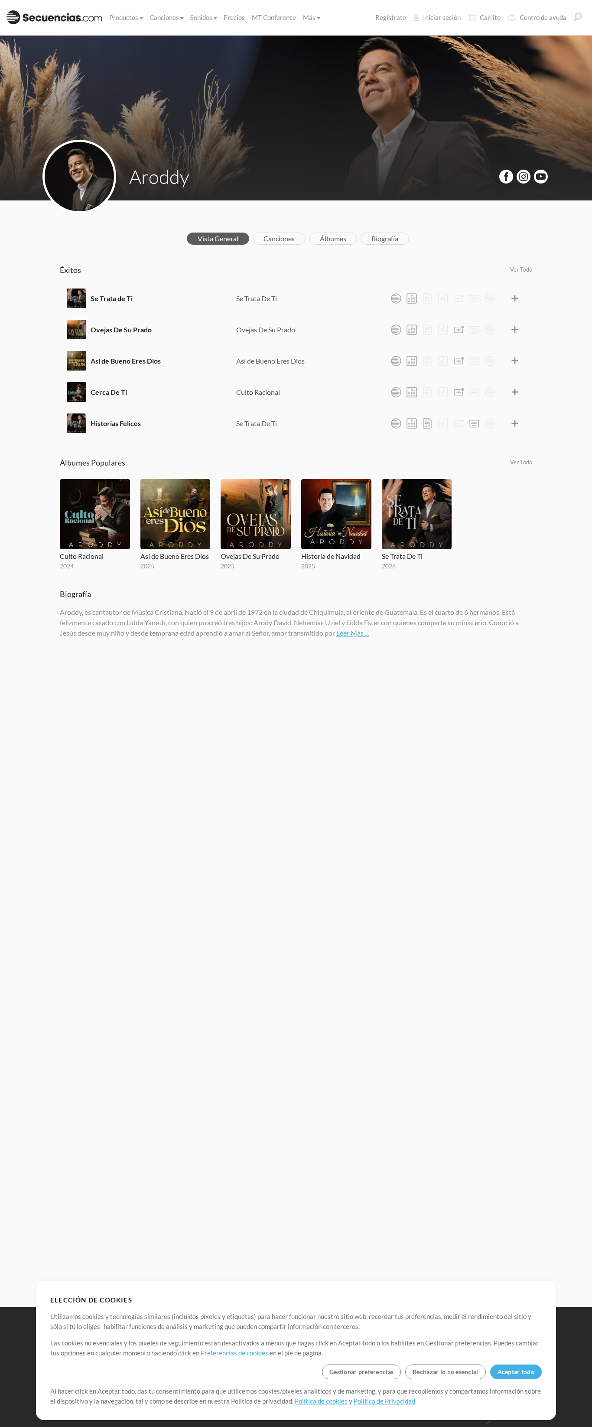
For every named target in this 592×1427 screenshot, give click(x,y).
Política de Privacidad (384, 1401)
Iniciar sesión (442, 17)
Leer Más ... (352, 633)
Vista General (218, 238)
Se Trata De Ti (256, 298)
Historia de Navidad (331, 556)
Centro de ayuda (543, 17)
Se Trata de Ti (112, 298)
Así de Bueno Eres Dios (126, 361)
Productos (123, 17)
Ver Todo (521, 269)
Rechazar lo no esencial (445, 1371)
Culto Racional (258, 392)
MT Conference (274, 17)
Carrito (490, 17)
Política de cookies (321, 1401)
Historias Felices (116, 423)
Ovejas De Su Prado (121, 329)
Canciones (164, 17)
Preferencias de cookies (234, 1353)
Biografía (384, 238)
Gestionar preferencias (361, 1371)
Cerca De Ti (109, 392)
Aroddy (159, 176)
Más (309, 17)
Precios (234, 17)
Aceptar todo (516, 1371)
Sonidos (201, 17)
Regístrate (390, 17)
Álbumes (333, 238)
